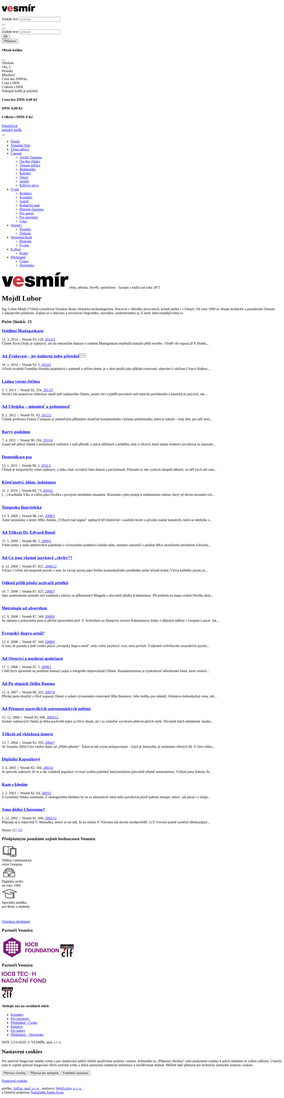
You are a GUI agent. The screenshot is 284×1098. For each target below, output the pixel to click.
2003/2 (46, 793)
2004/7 (50, 743)
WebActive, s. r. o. (69, 1088)
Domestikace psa (17, 457)
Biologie (26, 241)
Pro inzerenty (29, 217)
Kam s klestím (15, 784)
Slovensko (27, 265)
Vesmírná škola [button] (21, 237)
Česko (24, 261)
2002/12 (51, 818)
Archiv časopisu (31, 157)
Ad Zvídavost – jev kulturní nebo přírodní (40, 356)
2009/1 (46, 541)
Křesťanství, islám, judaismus (29, 482)
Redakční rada (30, 205)
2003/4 (48, 768)
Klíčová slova (29, 185)
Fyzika (24, 245)
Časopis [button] (16, 153)
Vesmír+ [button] (16, 225)
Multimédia (28, 169)
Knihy (24, 253)
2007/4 (50, 692)
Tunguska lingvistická (22, 507)
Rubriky (25, 173)
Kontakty (26, 197)
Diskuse (25, 233)
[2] (20, 830)
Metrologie (24, 608)
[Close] (3, 60)
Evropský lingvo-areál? (23, 633)
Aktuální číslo (20, 145)
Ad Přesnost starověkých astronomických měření (46, 708)
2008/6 (50, 616)
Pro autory (27, 213)
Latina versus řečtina (21, 381)
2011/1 (46, 465)
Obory (24, 177)
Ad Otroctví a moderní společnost (32, 658)
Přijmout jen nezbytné (44, 1073)
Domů (15, 141)
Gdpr (23, 221)
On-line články (30, 161)
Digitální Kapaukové (21, 759)
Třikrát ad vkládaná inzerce (27, 734)
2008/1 (46, 667)
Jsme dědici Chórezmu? (23, 809)
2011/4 (48, 440)
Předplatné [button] (18, 257)
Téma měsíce (20, 149)
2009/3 (50, 516)
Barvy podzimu (16, 431)
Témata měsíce (30, 165)
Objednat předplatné (16, 921)
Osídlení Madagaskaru (22, 330)
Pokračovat (10, 126)
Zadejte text (10, 19)
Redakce (26, 193)
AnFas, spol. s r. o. (26, 1088)
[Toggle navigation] (3, 135)
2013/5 (48, 390)
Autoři (24, 201)
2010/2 (48, 490)
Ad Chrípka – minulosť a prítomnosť (36, 406)
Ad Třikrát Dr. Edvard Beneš (28, 532)
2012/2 (46, 415)
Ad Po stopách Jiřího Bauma (28, 683)
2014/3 (50, 339)
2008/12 (51, 566)
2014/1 (46, 365)
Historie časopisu (31, 209)
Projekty (25, 229)
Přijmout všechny (15, 1073)
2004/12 (52, 717)
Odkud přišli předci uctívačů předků (35, 582)
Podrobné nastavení (76, 1073)
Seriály (24, 181)
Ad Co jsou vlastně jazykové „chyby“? (37, 557)
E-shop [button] (16, 249)
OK (6, 36)
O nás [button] (15, 189)
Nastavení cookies (14, 1081)
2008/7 (50, 591)
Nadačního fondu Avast (47, 1092)
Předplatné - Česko (24, 1023)
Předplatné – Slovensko (27, 1034)
